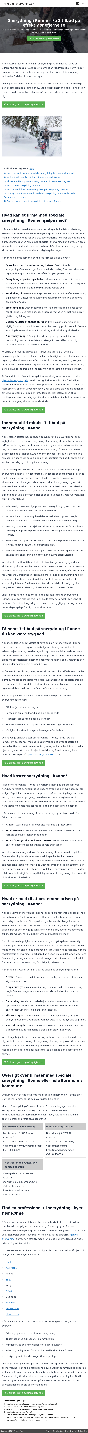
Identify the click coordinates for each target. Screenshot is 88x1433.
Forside (48, 1431)
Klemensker (12, 1314)
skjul (32, 168)
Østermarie (12, 1308)
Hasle (9, 1262)
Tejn (8, 1279)
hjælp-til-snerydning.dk (15, 380)
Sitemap (73, 1431)
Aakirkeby (11, 1267)
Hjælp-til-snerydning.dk (19, 3)
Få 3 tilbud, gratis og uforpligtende (44, 38)
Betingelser (82, 1431)
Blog (66, 1431)
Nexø (9, 1290)
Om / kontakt (58, 1431)
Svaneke (10, 1302)
